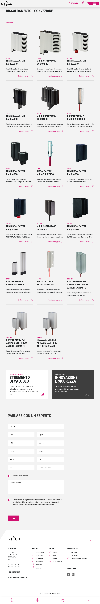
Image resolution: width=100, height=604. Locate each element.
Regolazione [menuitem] (39, 558)
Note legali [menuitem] (74, 552)
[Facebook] (68, 574)
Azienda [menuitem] (55, 552)
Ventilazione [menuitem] (39, 555)
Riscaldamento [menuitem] (40, 552)
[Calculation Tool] (37, 600)
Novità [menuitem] (54, 555)
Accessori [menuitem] (39, 568)
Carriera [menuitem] (55, 558)
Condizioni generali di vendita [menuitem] (79, 558)
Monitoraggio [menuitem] (39, 561)
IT (86, 600)
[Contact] (62, 600)
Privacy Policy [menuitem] (75, 555)
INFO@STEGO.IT (16, 572)
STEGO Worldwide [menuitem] (57, 561)
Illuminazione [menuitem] (39, 565)
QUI (52, 504)
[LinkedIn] (73, 574)
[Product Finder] (12, 600)
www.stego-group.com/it (20, 577)
